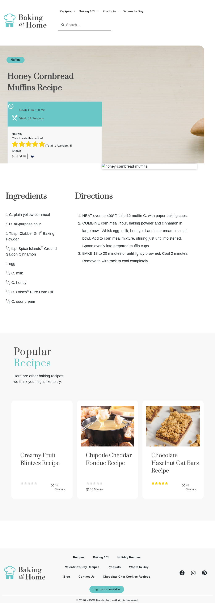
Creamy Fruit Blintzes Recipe (40, 459)
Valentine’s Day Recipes (82, 567)
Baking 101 (87, 11)
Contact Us (86, 576)
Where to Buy (133, 11)
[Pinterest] (204, 573)
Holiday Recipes (129, 557)
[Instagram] (193, 573)
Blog (66, 576)
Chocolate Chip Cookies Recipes (126, 576)
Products (109, 11)
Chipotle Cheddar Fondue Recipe (109, 459)
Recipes (65, 11)
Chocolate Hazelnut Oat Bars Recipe (175, 463)
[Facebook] (182, 573)
